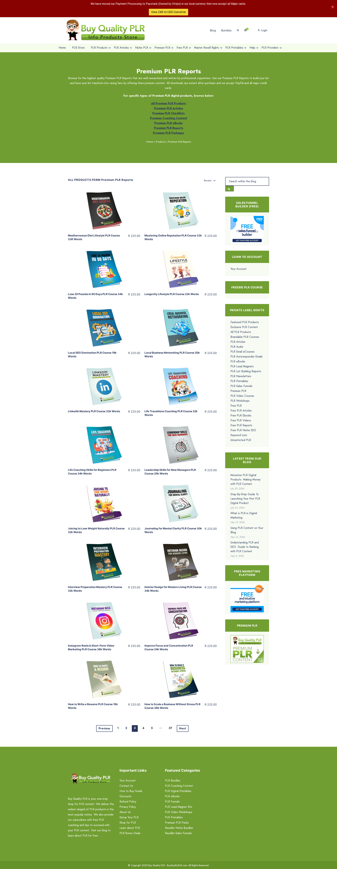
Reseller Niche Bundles (179, 828)
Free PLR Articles (241, 411)
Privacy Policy (128, 807)
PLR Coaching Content (179, 786)
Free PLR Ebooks (240, 415)
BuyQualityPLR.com (177, 865)
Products (160, 141)
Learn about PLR (130, 828)
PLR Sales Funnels (241, 386)
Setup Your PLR (129, 817)
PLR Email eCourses (242, 352)
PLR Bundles (172, 780)
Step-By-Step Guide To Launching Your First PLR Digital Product (245, 498)
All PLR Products (240, 332)
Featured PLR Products (244, 322)
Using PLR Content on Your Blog (246, 530)
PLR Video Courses (242, 396)
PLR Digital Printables (178, 791)
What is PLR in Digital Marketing (243, 515)
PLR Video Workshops (178, 812)
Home (149, 141)
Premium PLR (238, 391)
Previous (104, 728)
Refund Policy (128, 802)
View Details (104, 207)
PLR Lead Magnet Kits (178, 807)
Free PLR (236, 406)
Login (263, 30)
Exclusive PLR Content (244, 327)
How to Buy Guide (131, 791)
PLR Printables (239, 381)
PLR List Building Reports (245, 371)
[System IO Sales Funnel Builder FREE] (247, 230)
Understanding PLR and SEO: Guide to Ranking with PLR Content (244, 546)
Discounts (125, 796)
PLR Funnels (172, 802)
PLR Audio (236, 347)
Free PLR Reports (241, 425)
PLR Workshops (240, 401)
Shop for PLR (128, 823)
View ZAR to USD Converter (168, 12)
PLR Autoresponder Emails (246, 357)
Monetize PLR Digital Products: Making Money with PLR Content (245, 479)
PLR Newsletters (240, 376)
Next (182, 728)
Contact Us (126, 786)
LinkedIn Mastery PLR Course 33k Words (94, 411)
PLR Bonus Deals (130, 833)
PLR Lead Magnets (242, 366)
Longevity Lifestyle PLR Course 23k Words (171, 294)
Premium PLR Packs (177, 823)
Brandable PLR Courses (244, 337)
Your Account (238, 269)
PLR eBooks (237, 361)
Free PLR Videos (240, 420)
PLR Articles (237, 342)
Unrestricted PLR (240, 440)
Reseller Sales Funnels (178, 833)
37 (170, 728)
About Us (125, 812)
